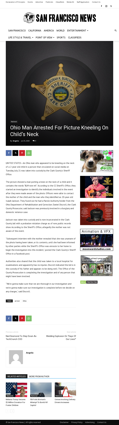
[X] (111, 6)
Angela (16, 141)
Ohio (25, 301)
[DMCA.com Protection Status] (89, 283)
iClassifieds (60, 2)
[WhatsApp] (29, 153)
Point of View (44, 37)
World (60, 30)
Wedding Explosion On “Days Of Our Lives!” (61, 337)
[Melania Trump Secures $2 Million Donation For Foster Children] (16, 389)
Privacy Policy (76, 422)
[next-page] (12, 411)
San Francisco (17, 30)
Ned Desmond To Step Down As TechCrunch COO (21, 337)
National (14, 122)
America (49, 30)
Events (30, 2)
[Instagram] (106, 6)
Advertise (39, 2)
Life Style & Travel (19, 37)
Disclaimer (64, 422)
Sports (61, 37)
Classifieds (74, 37)
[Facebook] (101, 6)
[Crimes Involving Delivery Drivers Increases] (65, 389)
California (34, 30)
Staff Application (83, 2)
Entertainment (76, 30)
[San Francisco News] (59, 18)
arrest (17, 301)
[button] (115, 30)
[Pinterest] (22, 153)
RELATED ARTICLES (17, 376)
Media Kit (70, 2)
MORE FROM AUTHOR (39, 376)
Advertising (89, 422)
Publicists (49, 2)
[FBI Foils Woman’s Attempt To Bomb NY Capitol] (41, 389)
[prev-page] (7, 411)
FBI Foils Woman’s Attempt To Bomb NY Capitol (39, 402)
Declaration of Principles (15, 2)
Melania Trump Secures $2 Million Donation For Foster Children (15, 402)
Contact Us (96, 2)
